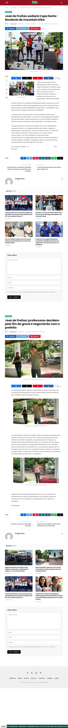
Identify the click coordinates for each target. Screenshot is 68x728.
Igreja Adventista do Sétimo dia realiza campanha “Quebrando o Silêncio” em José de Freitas (16, 569)
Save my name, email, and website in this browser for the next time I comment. (32, 292)
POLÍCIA (26, 678)
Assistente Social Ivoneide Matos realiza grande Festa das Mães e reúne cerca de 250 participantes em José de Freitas (49, 596)
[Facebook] (6, 80)
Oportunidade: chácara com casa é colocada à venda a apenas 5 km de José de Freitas (48, 569)
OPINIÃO (49, 678)
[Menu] (7, 3)
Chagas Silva (13, 24)
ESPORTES (42, 678)
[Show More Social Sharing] (42, 28)
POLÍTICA (34, 678)
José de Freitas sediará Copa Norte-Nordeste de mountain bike (49, 525)
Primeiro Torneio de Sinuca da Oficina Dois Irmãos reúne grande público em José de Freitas (48, 214)
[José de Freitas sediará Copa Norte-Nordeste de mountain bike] (34, 51)
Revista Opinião (44, 682)
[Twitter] (6, 84)
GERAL (20, 678)
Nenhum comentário (44, 24)
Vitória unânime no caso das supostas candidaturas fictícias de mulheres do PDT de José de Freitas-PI (18, 214)
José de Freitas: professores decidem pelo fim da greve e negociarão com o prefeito (19, 169)
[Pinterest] (6, 93)
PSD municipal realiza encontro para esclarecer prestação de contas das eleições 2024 (18, 241)
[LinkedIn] (6, 89)
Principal (13, 678)
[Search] (61, 3)
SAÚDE (56, 678)
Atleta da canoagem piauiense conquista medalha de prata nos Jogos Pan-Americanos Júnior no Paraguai (47, 241)
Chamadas (8, 12)
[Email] (6, 97)
